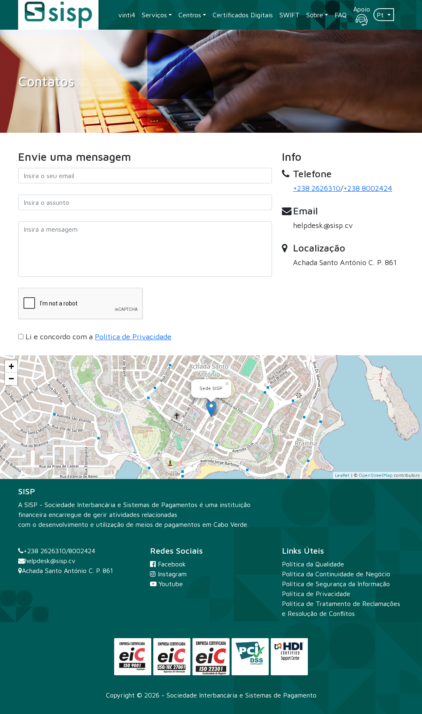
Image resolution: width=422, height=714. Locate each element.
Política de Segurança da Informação (336, 583)
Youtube (170, 583)
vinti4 (126, 15)
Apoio (361, 9)
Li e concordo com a (98, 336)
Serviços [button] (154, 15)
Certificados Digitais (243, 15)
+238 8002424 (367, 188)
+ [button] (11, 366)
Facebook (171, 564)
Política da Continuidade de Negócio (336, 574)
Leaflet (342, 475)
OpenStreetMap (376, 475)
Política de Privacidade (133, 336)
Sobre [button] (314, 15)
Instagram (171, 574)
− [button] (11, 378)
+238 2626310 (316, 188)
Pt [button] (381, 15)
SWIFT (289, 15)
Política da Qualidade (313, 564)
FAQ (341, 15)
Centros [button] (189, 15)
